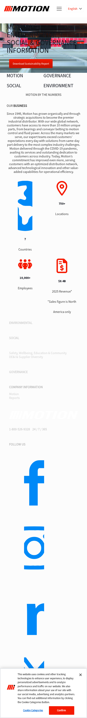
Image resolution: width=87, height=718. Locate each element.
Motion (14, 394)
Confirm (61, 710)
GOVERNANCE (57, 75)
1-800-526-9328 (19, 429)
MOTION (15, 75)
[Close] (80, 674)
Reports (14, 398)
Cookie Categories (33, 710)
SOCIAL (14, 85)
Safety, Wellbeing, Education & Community (38, 353)
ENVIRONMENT (58, 85)
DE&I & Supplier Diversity (26, 357)
